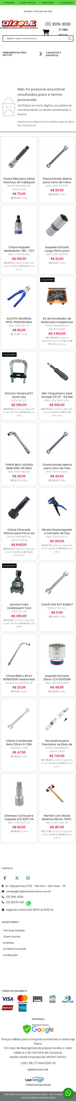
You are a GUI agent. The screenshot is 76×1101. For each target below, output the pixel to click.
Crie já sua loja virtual (38, 1084)
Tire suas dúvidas (14, 930)
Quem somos (27, 2)
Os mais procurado (14, 949)
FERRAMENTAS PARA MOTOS (15, 53)
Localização (66, 2)
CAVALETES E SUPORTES (53, 54)
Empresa (9, 2)
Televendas (46, 2)
